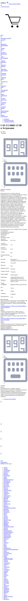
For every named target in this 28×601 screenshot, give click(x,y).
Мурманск (6, 525)
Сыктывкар (6, 569)
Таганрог (6, 571)
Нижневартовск (8, 530)
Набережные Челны (9, 526)
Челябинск (6, 589)
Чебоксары (6, 588)
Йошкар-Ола (7, 501)
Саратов (6, 561)
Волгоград (6, 485)
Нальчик (6, 529)
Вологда (6, 487)
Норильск (6, 538)
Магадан (6, 518)
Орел (5, 541)
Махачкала (6, 522)
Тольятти (6, 575)
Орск (5, 544)
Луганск (6, 517)
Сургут (5, 568)
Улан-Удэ (6, 580)
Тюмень (6, 579)
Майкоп (6, 521)
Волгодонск (7, 486)
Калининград (7, 503)
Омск (5, 540)
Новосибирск (7, 537)
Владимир (6, 483)
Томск (5, 576)
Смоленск (6, 564)
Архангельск (7, 470)
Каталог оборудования (14, 3)
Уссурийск (6, 583)
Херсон (5, 587)
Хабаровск (6, 585)
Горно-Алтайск (7, 490)
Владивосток (7, 481)
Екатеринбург (7, 495)
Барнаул (6, 473)
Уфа (5, 584)
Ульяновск (6, 581)
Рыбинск (6, 554)
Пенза (5, 545)
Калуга (5, 505)
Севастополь (7, 563)
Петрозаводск (7, 548)
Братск (5, 477)
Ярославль (6, 599)
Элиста (5, 595)
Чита (5, 593)
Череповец (6, 591)
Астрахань (6, 471)
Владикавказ (7, 482)
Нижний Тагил (7, 533)
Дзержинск (6, 493)
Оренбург (6, 542)
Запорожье (6, 497)
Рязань (5, 556)
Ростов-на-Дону (8, 553)
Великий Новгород (8, 479)
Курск (5, 514)
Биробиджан (7, 475)
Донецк (5, 494)
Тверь (5, 573)
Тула (5, 577)
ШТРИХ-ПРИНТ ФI (9, 329)
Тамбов (5, 572)
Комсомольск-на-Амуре (10, 507)
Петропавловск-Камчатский (11, 549)
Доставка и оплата (5, 38)
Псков (5, 550)
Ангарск (6, 469)
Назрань (6, 528)
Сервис (2, 39)
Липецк (6, 516)
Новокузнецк (7, 534)
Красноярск (7, 512)
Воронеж (6, 489)
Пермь (5, 546)
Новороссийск (7, 536)
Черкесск (6, 592)
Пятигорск (6, 552)
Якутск (5, 597)
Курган (5, 513)
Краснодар (6, 510)
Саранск (6, 560)
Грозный (6, 491)
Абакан (5, 467)
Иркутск (6, 499)
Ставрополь (7, 567)
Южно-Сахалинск (8, 596)
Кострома (6, 509)
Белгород (6, 474)
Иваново (6, 498)
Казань (5, 502)
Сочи (5, 565)
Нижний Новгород (8, 532)
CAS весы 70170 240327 (10, 399)
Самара (5, 557)
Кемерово (6, 506)
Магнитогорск (7, 520)
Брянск (5, 478)
